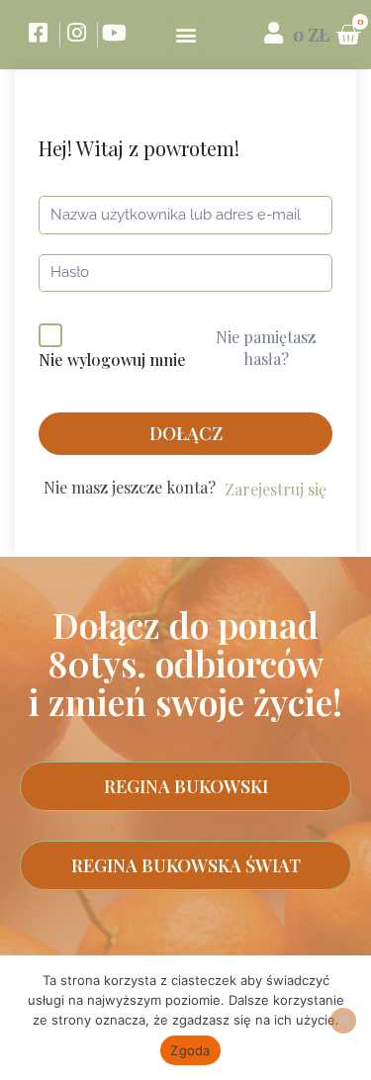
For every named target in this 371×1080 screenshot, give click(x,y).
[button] (185, 35)
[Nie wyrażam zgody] (343, 1021)
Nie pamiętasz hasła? (266, 347)
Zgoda (190, 1050)
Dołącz (186, 433)
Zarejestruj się (275, 489)
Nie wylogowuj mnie (112, 359)
